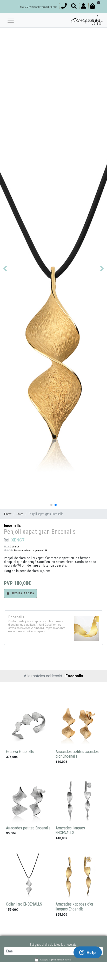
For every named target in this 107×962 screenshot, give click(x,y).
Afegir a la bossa (22, 593)
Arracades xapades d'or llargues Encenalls (74, 907)
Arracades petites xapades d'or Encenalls (77, 754)
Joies (20, 514)
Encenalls (12, 525)
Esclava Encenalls (20, 751)
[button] (5, 268)
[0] (95, 7)
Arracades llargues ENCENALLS (70, 830)
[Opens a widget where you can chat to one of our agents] (87, 952)
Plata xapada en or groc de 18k (30, 550)
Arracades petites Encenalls (28, 828)
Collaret (14, 546)
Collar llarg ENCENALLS (24, 904)
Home (7, 514)
